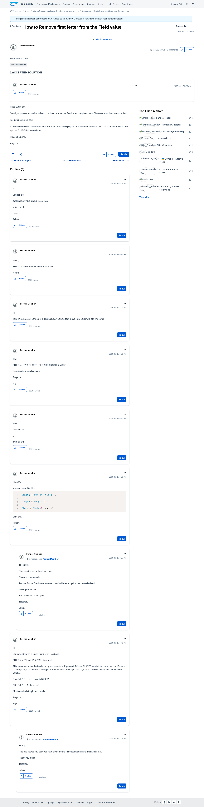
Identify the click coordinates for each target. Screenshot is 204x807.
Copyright (50, 802)
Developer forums (83, 19)
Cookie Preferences (106, 802)
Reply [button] (124, 154)
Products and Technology (48, 4)
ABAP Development (18, 65)
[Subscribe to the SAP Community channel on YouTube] (174, 802)
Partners (91, 4)
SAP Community (16, 11)
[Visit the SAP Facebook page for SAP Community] (164, 802)
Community (26, 4)
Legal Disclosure (64, 802)
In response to (44, 559)
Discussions (86, 11)
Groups (66, 4)
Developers (78, 4)
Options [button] (191, 26)
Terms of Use (37, 802)
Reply (122, 235)
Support (90, 802)
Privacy (26, 802)
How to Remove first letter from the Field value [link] (111, 11)
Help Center (113, 4)
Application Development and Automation (63, 11)
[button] (182, 49)
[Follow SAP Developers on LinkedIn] (179, 802)
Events (101, 4)
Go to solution (104, 39)
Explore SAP (177, 4)
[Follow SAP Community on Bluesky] (169, 802)
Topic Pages (127, 4)
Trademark (79, 802)
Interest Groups (39, 11)
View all (143, 197)
